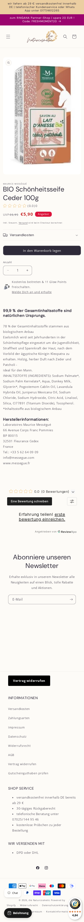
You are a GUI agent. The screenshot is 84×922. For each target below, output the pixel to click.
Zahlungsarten (19, 718)
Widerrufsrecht (19, 746)
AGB (11, 755)
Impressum (16, 727)
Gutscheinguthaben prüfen (28, 773)
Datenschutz (17, 736)
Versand (23, 222)
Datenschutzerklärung (55, 905)
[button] (8, 36)
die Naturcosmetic (39, 900)
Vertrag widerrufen (29, 681)
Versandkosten (19, 709)
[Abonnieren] (71, 599)
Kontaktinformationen (59, 911)
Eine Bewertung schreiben (29, 501)
